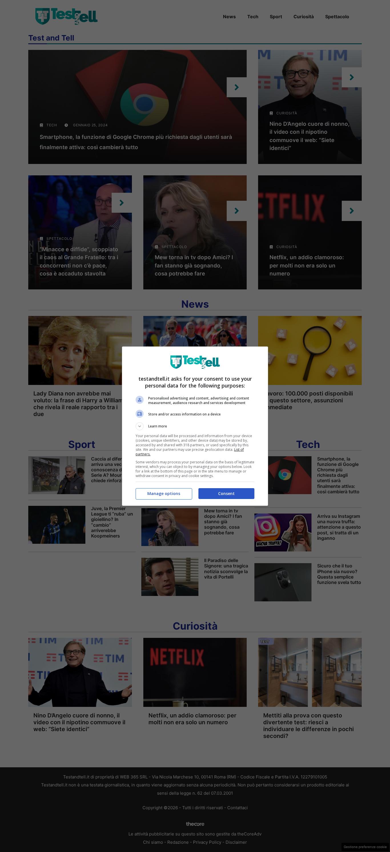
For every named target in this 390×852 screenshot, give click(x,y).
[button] (195, 426)
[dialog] (195, 426)
